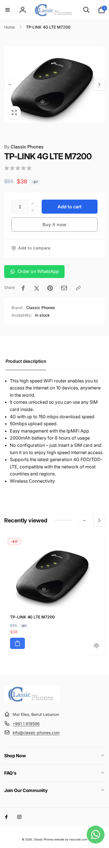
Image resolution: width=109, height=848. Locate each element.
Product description (26, 361)
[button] (7, 10)
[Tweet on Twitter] (36, 288)
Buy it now (54, 224)
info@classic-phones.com (36, 732)
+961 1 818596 (26, 723)
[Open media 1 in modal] (54, 84)
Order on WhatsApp (38, 271)
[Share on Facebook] (23, 288)
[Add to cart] (17, 643)
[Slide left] (10, 84)
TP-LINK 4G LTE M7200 (32, 617)
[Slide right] (99, 84)
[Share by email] (64, 287)
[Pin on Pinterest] (50, 288)
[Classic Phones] (32, 701)
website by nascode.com (70, 839)
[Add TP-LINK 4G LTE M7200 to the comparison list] (96, 646)
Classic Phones (24, 146)
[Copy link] (78, 288)
